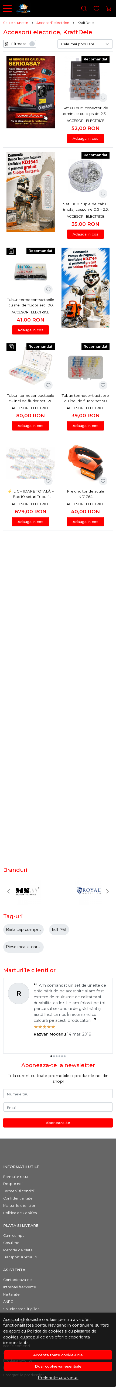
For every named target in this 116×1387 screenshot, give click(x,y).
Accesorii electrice (52, 23)
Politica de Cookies (20, 1213)
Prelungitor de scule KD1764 (85, 494)
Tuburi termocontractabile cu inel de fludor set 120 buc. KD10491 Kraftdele (30, 398)
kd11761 (59, 929)
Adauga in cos (85, 138)
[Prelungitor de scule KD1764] (86, 463)
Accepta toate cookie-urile (58, 1355)
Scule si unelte (15, 23)
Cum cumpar (14, 1236)
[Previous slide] (8, 891)
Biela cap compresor (26, 929)
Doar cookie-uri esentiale (58, 1366)
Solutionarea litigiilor (21, 1309)
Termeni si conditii (19, 1191)
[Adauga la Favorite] (103, 97)
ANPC (8, 1302)
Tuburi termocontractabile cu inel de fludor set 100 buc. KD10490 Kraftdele (30, 303)
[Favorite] (96, 9)
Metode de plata (18, 1250)
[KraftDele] (21, 8)
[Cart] (109, 9)
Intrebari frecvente (19, 1287)
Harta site (11, 1294)
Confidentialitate (18, 1198)
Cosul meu (12, 1243)
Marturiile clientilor (19, 1206)
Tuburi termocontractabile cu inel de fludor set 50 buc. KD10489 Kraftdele (85, 398)
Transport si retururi (20, 1257)
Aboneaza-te (58, 1122)
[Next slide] (107, 891)
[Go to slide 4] (59, 1056)
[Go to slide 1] (51, 1056)
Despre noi (12, 1184)
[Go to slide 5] (62, 1056)
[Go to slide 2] (54, 1056)
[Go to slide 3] (56, 1056)
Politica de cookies (45, 1331)
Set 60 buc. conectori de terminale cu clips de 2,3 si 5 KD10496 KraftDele (86, 111)
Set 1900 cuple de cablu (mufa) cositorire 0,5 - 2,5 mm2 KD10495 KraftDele (85, 207)
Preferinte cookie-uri (58, 1377)
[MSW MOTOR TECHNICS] (27, 901)
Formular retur (16, 1177)
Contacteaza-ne (17, 1280)
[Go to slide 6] (65, 1056)
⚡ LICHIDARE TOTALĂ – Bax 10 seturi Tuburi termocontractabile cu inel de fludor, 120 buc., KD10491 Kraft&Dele (30, 494)
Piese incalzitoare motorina (33, 946)
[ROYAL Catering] (88, 901)
